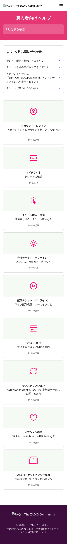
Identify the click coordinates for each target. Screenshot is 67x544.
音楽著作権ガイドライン (48, 528)
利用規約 (20, 525)
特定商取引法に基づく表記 (20, 528)
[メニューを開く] (61, 6)
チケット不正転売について (33, 532)
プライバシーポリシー (40, 525)
